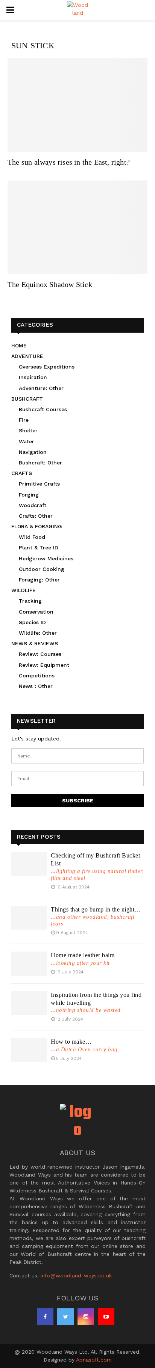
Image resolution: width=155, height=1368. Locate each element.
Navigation (33, 452)
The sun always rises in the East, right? (69, 162)
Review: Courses (40, 654)
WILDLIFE (23, 590)
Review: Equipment (44, 665)
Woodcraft (32, 505)
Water (26, 441)
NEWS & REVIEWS (34, 643)
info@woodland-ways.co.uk (76, 1275)
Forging (29, 495)
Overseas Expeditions (46, 367)
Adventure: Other (41, 388)
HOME (19, 345)
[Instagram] (86, 1316)
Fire (24, 420)
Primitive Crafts (39, 484)
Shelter (28, 430)
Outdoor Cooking (41, 569)
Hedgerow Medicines (46, 558)
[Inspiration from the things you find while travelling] (29, 1003)
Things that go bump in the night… (96, 909)
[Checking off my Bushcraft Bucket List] (29, 864)
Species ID (32, 622)
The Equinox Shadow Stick (50, 284)
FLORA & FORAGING (36, 526)
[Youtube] (106, 1316)
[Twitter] (65, 1316)
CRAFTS (21, 473)
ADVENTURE (27, 356)
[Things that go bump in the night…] (29, 918)
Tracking (30, 601)
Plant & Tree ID (38, 547)
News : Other (36, 686)
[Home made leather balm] (29, 963)
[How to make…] (29, 1050)
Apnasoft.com (94, 1360)
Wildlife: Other (38, 633)
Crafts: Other (36, 516)
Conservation (36, 612)
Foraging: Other (39, 580)
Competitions (37, 675)
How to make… (71, 1041)
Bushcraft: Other (40, 463)
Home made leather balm (82, 955)
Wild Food (32, 537)
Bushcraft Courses (43, 409)
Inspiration (33, 377)
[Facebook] (45, 1316)
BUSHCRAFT (27, 399)
